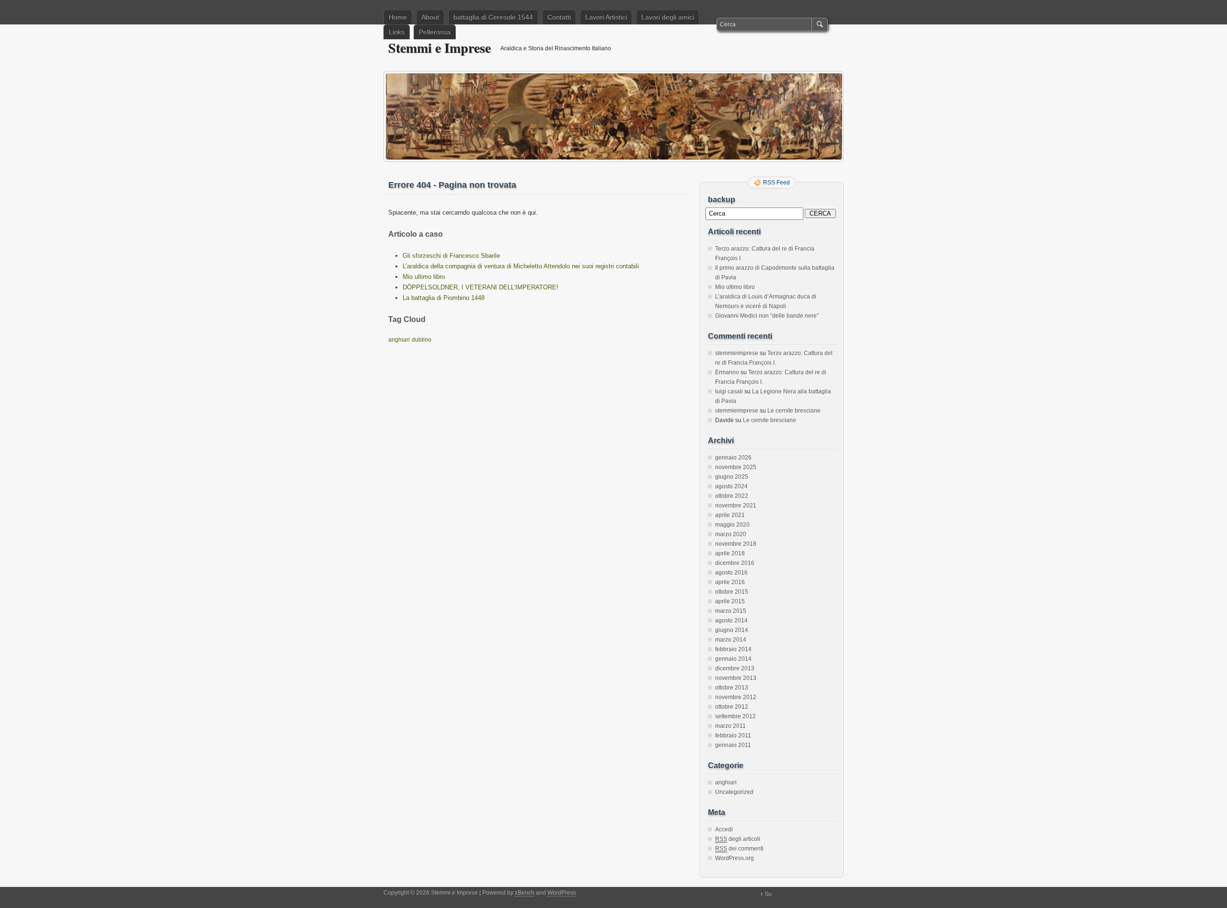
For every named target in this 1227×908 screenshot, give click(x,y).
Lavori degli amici (667, 17)
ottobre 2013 (731, 687)
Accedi (724, 829)
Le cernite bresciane (794, 410)
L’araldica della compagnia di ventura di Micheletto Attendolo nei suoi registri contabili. (522, 266)
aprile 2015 (730, 601)
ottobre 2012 (731, 706)
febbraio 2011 (733, 735)
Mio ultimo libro (424, 276)
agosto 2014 (731, 620)
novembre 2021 (735, 505)
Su (768, 894)
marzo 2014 (730, 639)
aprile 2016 (730, 582)
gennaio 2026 (733, 457)
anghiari (399, 339)
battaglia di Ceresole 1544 (493, 17)
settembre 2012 (735, 716)
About (430, 17)
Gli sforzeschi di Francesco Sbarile (451, 255)
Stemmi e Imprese (439, 47)
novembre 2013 (735, 678)
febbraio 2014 (733, 649)
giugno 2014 (731, 630)
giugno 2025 (731, 476)
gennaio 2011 (733, 745)
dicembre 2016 (734, 563)
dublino (421, 339)
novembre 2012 (735, 697)
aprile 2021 (730, 515)
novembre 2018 (735, 543)
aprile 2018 (730, 553)
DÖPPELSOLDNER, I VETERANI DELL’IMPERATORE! (480, 287)
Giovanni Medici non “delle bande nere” (767, 315)
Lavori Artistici (606, 17)
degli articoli (737, 839)
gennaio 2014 (733, 658)
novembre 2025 (735, 467)
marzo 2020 (730, 534)
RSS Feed (776, 182)
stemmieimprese (736, 353)
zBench (524, 892)
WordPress (561, 892)
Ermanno (727, 372)
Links (397, 32)
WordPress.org (734, 858)
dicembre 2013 (734, 668)
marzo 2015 (730, 611)
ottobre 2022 (731, 496)
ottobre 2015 (731, 591)
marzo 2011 (730, 726)
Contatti (559, 17)
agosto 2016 (731, 572)
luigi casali (729, 391)
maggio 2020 (732, 524)
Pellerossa (435, 32)
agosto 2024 (731, 486)
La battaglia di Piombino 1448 (444, 297)
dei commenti (739, 848)
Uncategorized (734, 792)
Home (398, 17)
